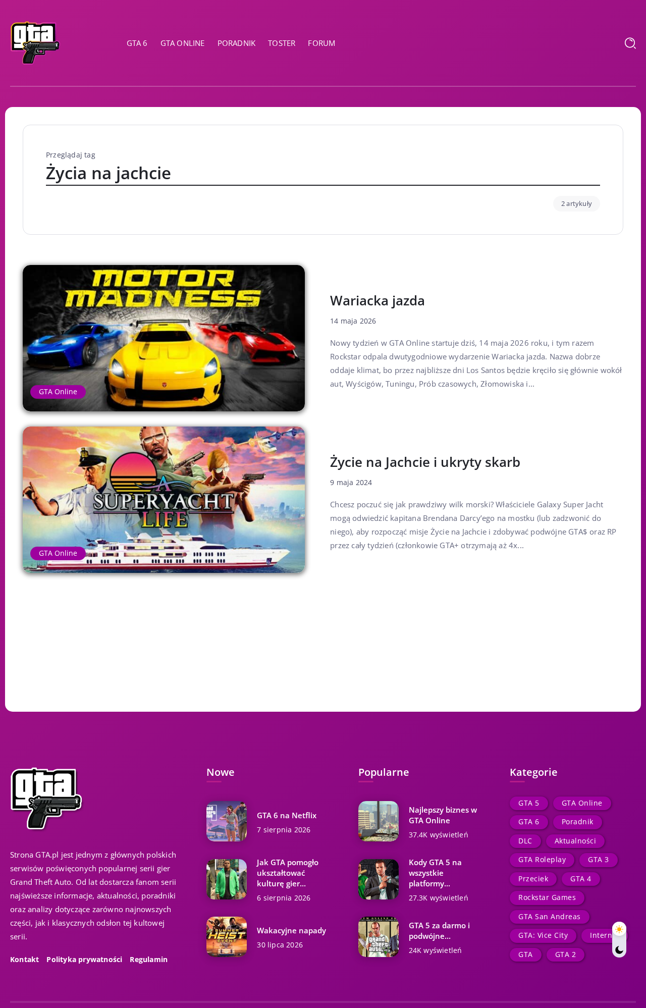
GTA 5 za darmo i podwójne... (439, 930)
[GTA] (35, 42)
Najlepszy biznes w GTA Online (443, 815)
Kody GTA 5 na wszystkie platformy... (435, 872)
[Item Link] (164, 338)
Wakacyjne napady (291, 930)
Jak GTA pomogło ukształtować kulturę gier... (287, 872)
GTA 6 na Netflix (286, 815)
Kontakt (24, 959)
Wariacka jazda (377, 300)
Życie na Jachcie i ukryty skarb (425, 462)
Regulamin (149, 959)
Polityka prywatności (84, 959)
